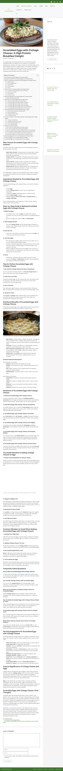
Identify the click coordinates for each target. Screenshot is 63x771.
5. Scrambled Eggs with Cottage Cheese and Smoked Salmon (19, 106)
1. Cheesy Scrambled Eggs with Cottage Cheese (16, 100)
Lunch (35, 6)
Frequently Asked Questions (11, 125)
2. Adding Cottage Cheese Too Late (14, 121)
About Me (52, 6)
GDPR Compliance (58, 769)
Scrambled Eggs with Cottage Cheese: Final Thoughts (17, 139)
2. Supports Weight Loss (12, 112)
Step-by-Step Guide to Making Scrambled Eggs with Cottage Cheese (20, 80)
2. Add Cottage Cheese (11, 83)
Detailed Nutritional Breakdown (13, 97)
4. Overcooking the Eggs (12, 124)
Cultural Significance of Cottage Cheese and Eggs (16, 137)
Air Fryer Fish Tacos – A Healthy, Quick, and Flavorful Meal (53, 88)
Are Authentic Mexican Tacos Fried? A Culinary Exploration (53, 103)
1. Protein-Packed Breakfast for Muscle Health (16, 111)
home (46, 6)
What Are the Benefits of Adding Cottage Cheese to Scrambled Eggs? (21, 130)
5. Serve (8, 87)
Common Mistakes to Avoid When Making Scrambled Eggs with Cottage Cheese (21, 117)
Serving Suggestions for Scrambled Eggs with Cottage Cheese (19, 135)
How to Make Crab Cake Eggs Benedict (12, 720)
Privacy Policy (27, 9)
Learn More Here (52, 59)
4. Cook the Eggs (10, 86)
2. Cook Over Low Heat (11, 92)
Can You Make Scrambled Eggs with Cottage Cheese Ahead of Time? (21, 131)
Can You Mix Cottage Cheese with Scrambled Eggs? (17, 128)
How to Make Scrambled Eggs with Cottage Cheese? (17, 127)
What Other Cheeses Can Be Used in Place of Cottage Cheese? (19, 134)
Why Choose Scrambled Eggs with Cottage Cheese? (16, 77)
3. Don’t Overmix (10, 93)
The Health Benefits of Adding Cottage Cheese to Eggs (17, 109)
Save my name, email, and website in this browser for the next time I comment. (21, 756)
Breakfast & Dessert (26, 6)
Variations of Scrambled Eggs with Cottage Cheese (16, 99)
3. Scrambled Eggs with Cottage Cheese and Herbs (17, 103)
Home (17, 6)
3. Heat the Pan (10, 84)
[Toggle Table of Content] (37, 75)
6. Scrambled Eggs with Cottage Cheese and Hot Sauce (18, 108)
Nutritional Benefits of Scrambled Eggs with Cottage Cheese (18, 96)
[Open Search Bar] (17, 14)
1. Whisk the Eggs (10, 81)
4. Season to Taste (11, 94)
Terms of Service (51, 769)
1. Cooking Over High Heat (12, 119)
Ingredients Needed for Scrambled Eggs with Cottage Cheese (19, 78)
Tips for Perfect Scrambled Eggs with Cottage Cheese (17, 89)
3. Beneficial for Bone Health (12, 113)
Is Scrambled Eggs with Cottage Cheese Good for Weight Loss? (20, 132)
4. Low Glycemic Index (11, 115)
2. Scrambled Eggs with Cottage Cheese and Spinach (18, 102)
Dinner (41, 6)
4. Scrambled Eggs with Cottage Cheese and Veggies (18, 105)
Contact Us (19, 9)
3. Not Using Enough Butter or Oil (13, 122)
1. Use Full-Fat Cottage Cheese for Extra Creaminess (17, 90)
